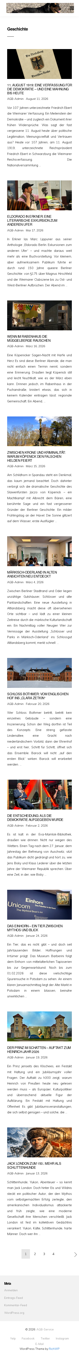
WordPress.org (14, 1312)
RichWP (54, 1348)
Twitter (45, 1338)
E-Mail (39, 1343)
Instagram (62, 1338)
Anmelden (11, 1290)
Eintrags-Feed (13, 1297)
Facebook (28, 1338)
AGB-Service (45, 1329)
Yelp (13, 1338)
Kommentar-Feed (15, 1305)
